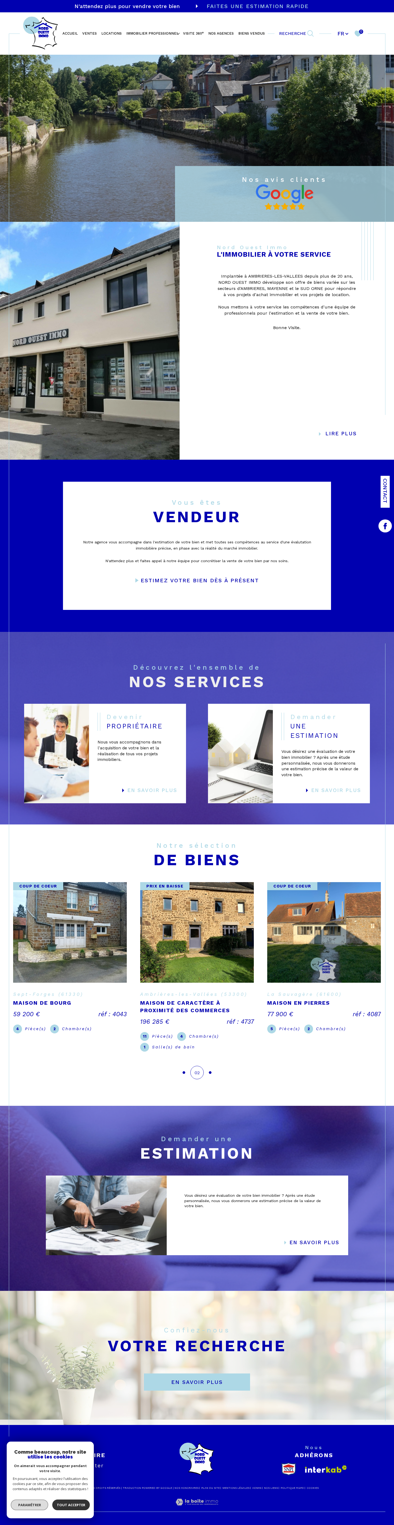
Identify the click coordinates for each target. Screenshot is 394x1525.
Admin (256, 1487)
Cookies (313, 1487)
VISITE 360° (193, 34)
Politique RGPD (292, 1487)
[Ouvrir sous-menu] (178, 33)
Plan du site (210, 1487)
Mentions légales (236, 1487)
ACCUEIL (70, 34)
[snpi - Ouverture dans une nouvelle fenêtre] (288, 1469)
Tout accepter (71, 1504)
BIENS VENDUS (251, 34)
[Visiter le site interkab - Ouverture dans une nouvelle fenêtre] (326, 1469)
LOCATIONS (111, 34)
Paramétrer (29, 1504)
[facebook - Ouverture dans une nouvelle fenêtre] (385, 526)
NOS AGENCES (221, 34)
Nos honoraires (186, 1487)
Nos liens (271, 1487)
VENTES (89, 34)
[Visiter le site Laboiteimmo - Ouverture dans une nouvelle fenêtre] (197, 1508)
